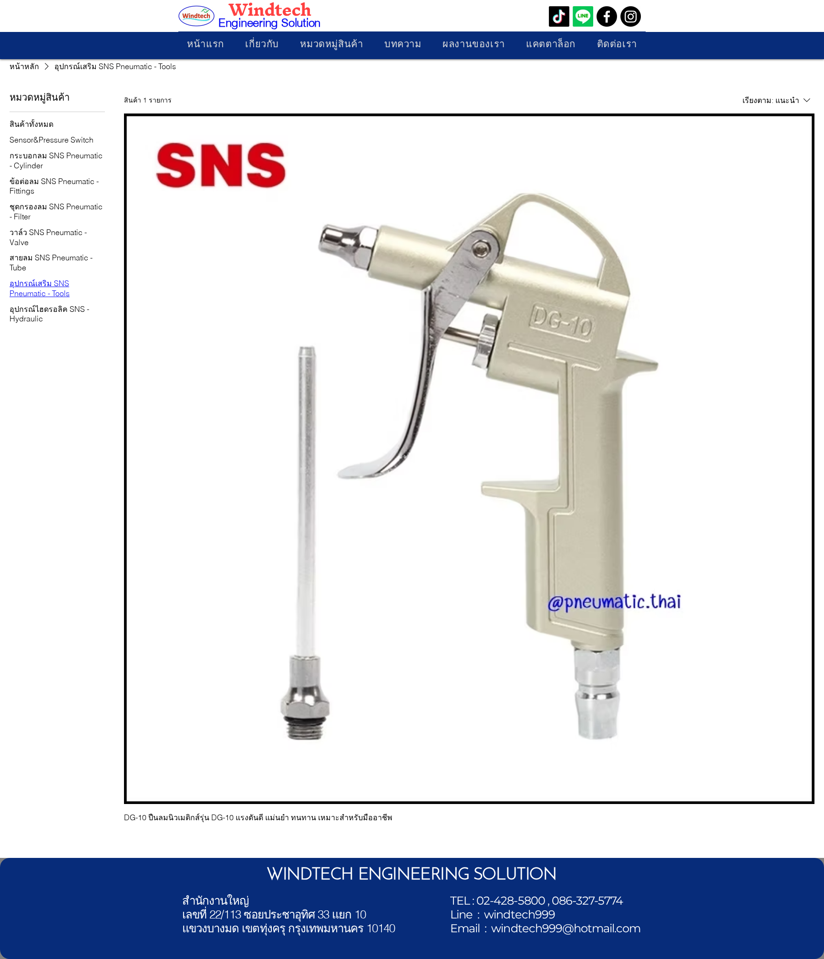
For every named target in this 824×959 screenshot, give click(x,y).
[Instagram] (630, 16)
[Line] (583, 16)
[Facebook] (607, 16)
